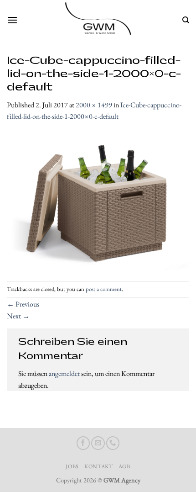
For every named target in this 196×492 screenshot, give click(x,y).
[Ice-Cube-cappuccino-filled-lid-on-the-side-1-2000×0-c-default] (98, 201)
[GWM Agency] (98, 20)
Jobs (72, 466)
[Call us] (113, 443)
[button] (12, 20)
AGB (124, 466)
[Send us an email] (98, 443)
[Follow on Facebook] (83, 443)
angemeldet (64, 373)
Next (18, 316)
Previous (23, 304)
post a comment (104, 289)
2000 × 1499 (94, 105)
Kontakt (98, 466)
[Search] (185, 20)
